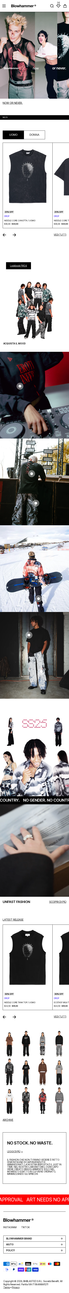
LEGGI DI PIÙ (13, 1151)
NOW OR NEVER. (13, 102)
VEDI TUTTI (60, 234)
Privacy (16, 1287)
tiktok (25, 1227)
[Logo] (23, 6)
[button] (65, 6)
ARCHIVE (8, 1119)
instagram (10, 1227)
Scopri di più (57, 901)
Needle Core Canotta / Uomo (19, 220)
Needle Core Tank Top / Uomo (19, 1002)
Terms (6, 1287)
